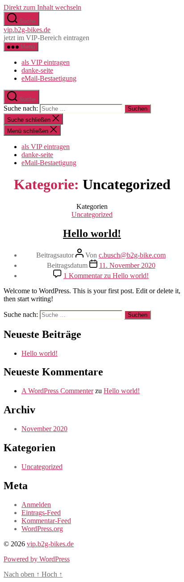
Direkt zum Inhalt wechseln (42, 7)
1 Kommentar (106, 275)
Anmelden (36, 504)
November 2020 (44, 428)
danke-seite (37, 70)
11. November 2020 (127, 265)
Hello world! (92, 233)
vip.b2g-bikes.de (27, 29)
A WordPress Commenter (57, 391)
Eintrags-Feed (41, 512)
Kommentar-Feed (46, 520)
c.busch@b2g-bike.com (132, 255)
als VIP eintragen (45, 62)
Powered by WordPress (37, 559)
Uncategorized (92, 214)
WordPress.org (42, 528)
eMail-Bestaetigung (48, 78)
